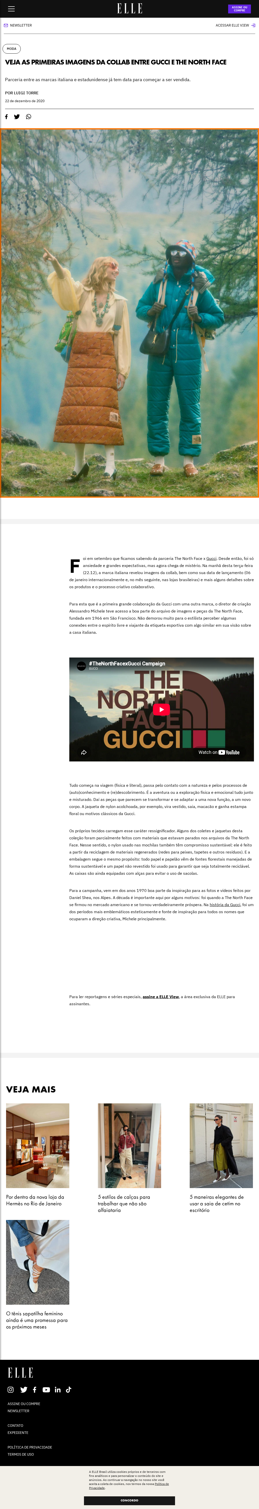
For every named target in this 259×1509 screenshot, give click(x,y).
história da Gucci (225, 904)
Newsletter (21, 25)
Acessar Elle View (232, 25)
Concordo (129, 1500)
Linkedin (58, 1390)
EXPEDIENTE (18, 1432)
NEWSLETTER (18, 1411)
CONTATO (15, 1425)
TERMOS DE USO (21, 1454)
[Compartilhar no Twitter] (17, 116)
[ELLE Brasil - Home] (129, 11)
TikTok (69, 1390)
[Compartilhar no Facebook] (6, 116)
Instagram (13, 1390)
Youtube (47, 1390)
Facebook (35, 1390)
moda (11, 49)
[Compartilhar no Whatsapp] (28, 116)
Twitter (24, 1390)
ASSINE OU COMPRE (239, 9)
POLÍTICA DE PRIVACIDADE (30, 1447)
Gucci (211, 558)
